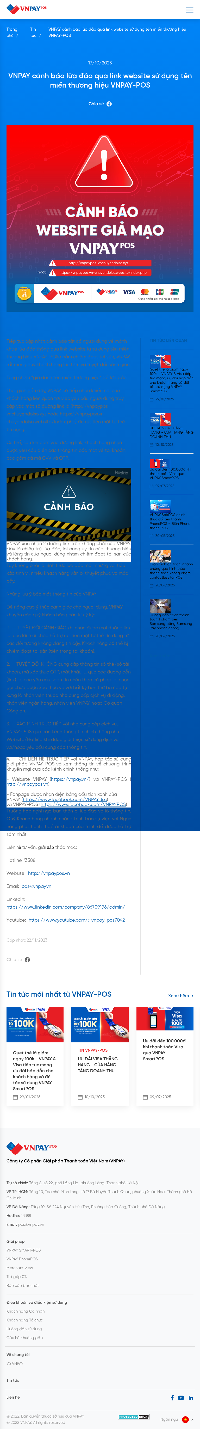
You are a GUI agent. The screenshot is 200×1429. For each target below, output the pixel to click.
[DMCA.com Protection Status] (134, 1416)
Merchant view (20, 1268)
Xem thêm (160, 656)
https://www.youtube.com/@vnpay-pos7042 (77, 920)
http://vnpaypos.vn (27, 784)
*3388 (26, 1216)
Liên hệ (13, 1397)
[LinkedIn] (190, 1397)
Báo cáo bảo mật (23, 1286)
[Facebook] (172, 1397)
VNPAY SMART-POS (24, 1250)
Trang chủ (12, 32)
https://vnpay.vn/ (70, 779)
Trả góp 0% (17, 1277)
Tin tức (33, 32)
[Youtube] (181, 1397)
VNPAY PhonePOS (22, 1259)
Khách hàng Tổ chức (25, 1320)
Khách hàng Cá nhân (26, 1311)
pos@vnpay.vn (36, 886)
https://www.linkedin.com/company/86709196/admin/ (66, 907)
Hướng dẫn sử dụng (24, 1329)
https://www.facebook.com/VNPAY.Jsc (65, 799)
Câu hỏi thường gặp (25, 1338)
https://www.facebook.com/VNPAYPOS (83, 804)
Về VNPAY (15, 1364)
